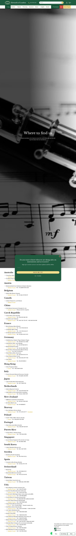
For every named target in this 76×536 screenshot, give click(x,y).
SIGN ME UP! (38, 272)
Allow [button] (71, 533)
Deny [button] (56, 533)
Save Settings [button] (63, 533)
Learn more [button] (56, 526)
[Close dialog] (60, 256)
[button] (55, 528)
